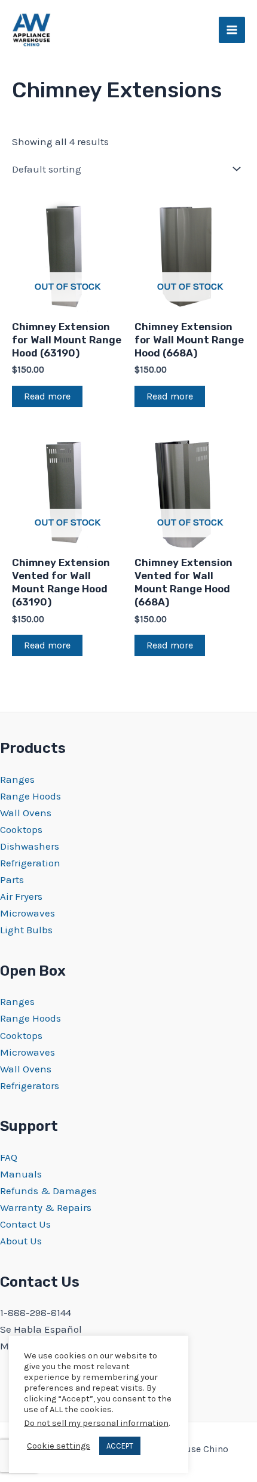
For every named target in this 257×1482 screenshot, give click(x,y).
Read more (47, 396)
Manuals (21, 1174)
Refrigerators (29, 1085)
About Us (21, 1241)
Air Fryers (21, 896)
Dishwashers (29, 846)
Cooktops (21, 829)
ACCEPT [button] (119, 1445)
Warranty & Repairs (45, 1207)
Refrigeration (30, 863)
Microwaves (27, 913)
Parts (12, 879)
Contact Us (25, 1224)
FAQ (8, 1157)
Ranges (17, 779)
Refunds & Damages (48, 1191)
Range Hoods (30, 796)
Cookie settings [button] (58, 1446)
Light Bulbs (26, 930)
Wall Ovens (25, 813)
